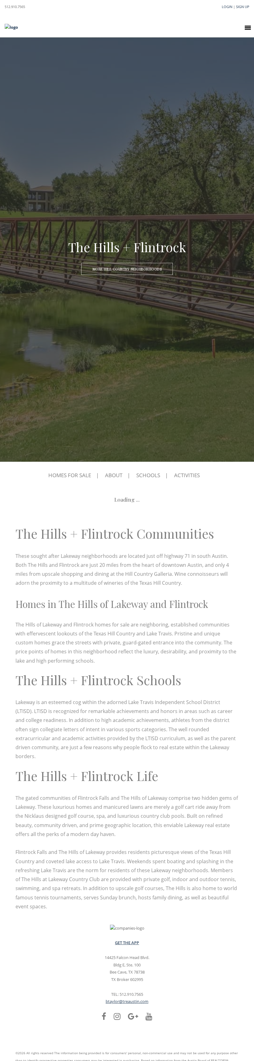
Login (227, 6)
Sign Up (242, 6)
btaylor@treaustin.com (127, 1001)
